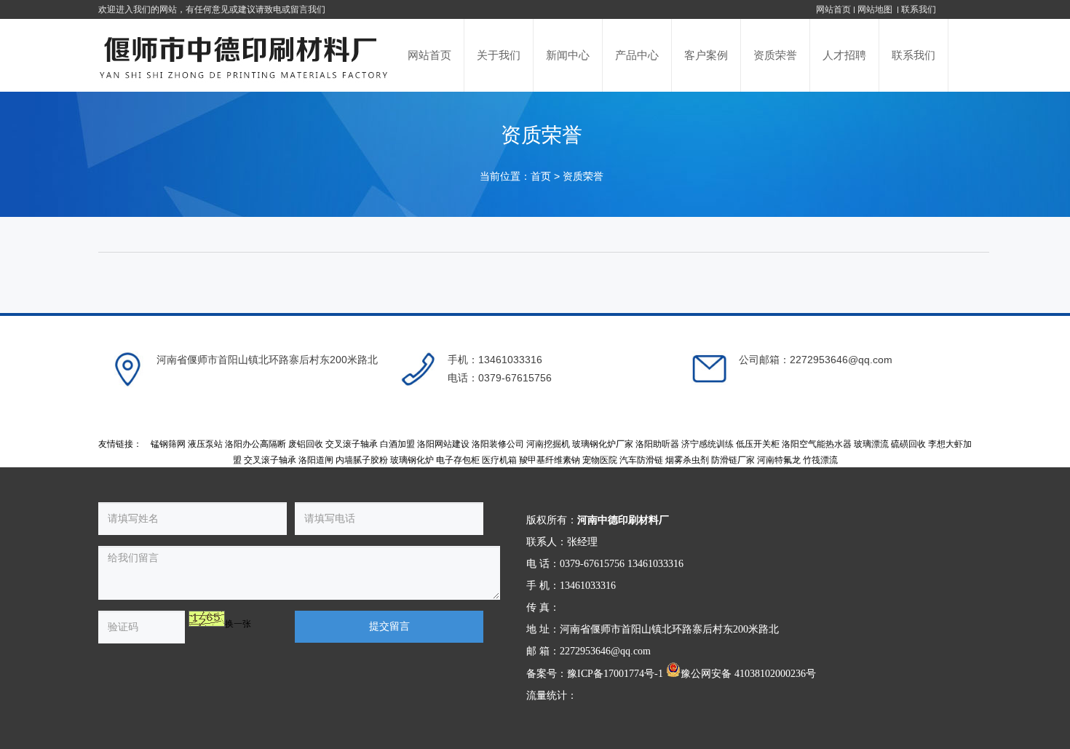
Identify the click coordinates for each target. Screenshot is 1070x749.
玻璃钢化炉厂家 (602, 444)
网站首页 (833, 9)
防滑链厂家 (733, 460)
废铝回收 (305, 444)
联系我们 (918, 9)
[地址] (127, 369)
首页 (541, 176)
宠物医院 (599, 460)
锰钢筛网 (168, 444)
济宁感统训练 (707, 444)
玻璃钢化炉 (412, 460)
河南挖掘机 (548, 444)
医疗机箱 (499, 460)
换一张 (238, 624)
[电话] (418, 369)
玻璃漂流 (871, 444)
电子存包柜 (458, 460)
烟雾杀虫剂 (687, 460)
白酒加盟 (397, 444)
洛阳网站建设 (443, 444)
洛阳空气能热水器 (817, 444)
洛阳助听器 (657, 444)
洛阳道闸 (315, 460)
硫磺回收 (908, 444)
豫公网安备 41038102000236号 (748, 673)
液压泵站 (205, 444)
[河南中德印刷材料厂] (245, 55)
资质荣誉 (583, 176)
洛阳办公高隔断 (255, 444)
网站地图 (876, 9)
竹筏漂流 (820, 460)
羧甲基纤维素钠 (549, 460)
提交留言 (389, 626)
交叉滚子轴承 (351, 444)
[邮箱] (709, 369)
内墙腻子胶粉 (362, 460)
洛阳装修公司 (498, 444)
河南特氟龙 (779, 460)
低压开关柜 (758, 444)
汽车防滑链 (641, 460)
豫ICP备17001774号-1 (615, 673)
